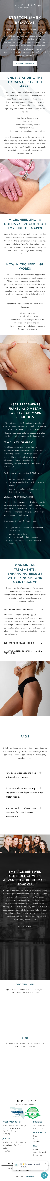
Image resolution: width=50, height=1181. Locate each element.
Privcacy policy (38, 1128)
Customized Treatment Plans (18, 609)
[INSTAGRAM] (41, 5)
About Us (36, 1141)
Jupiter (35, 1149)
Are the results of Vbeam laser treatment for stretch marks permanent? (21, 812)
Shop (35, 1136)
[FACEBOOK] (39, 5)
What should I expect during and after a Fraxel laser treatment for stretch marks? (24, 792)
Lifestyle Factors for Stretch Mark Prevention (22, 652)
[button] (25, 609)
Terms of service (39, 1125)
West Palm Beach (39, 1152)
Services (36, 1139)
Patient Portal (38, 1155)
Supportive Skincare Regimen (19, 643)
